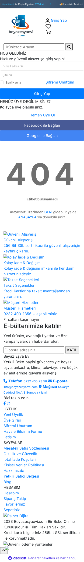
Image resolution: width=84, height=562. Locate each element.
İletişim (10, 437)
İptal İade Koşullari (20, 459)
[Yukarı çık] (3, 550)
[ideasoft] (17, 558)
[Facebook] (5, 403)
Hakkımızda (14, 470)
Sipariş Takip (15, 498)
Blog (7, 481)
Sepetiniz (12, 509)
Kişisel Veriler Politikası (24, 465)
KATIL (72, 350)
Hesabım (11, 493)
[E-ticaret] (41, 558)
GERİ (48, 212)
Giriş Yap (42, 93)
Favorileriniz (14, 504)
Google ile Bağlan (42, 135)
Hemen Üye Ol (42, 115)
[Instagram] (8, 403)
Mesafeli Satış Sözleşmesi (26, 448)
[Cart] (48, 31)
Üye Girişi (12, 420)
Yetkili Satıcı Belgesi (21, 476)
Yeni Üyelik (13, 414)
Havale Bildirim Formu (23, 431)
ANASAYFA (27, 217)
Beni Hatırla (13, 82)
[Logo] (23, 25)
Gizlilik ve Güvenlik (20, 453)
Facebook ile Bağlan (42, 125)
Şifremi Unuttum (60, 82)
